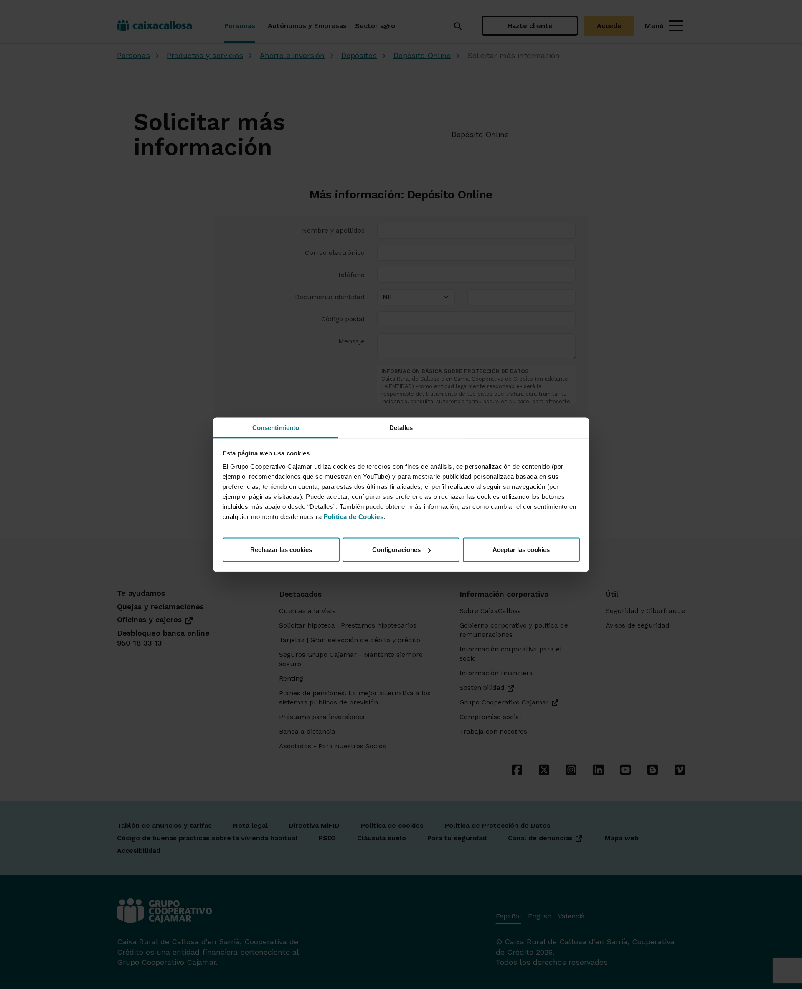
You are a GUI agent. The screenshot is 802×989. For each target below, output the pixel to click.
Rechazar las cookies (281, 549)
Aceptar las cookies (521, 549)
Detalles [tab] (401, 427)
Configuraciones (396, 549)
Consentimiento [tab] (275, 427)
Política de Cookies (354, 516)
